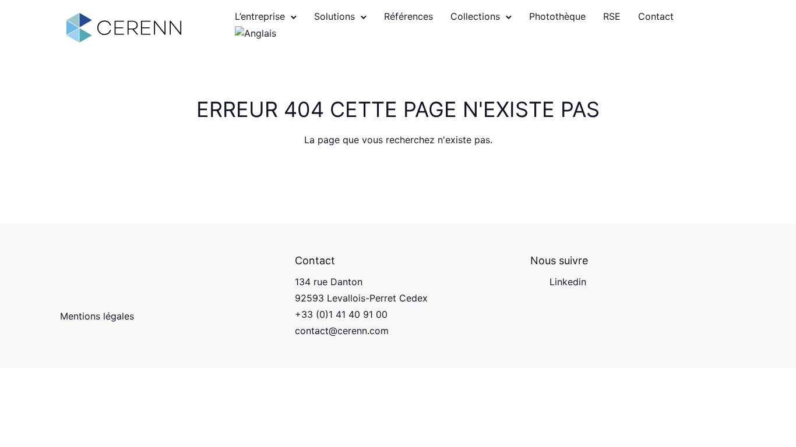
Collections (475, 16)
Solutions (334, 16)
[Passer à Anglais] (255, 34)
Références (408, 16)
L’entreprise (260, 16)
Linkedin (568, 282)
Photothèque (557, 16)
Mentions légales (97, 316)
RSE (612, 16)
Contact (656, 16)
